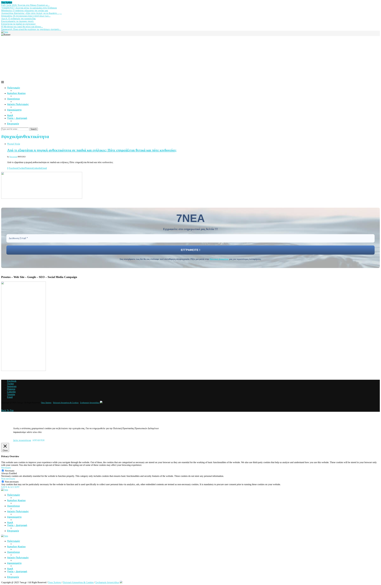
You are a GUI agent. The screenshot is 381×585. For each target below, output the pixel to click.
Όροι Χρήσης (46, 402)
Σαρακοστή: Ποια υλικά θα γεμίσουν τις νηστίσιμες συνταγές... (31, 29)
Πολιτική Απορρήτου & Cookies (66, 402)
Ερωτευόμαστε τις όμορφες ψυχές (17, 21)
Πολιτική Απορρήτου (219, 259)
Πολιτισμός (13, 87)
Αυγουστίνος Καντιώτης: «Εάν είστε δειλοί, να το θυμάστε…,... (31, 13)
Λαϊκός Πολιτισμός (18, 104)
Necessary (9, 470)
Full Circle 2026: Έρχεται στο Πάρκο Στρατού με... (25, 5)
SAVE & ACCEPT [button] (10, 487)
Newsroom (13, 157)
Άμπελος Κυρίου (16, 93)
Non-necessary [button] (8, 478)
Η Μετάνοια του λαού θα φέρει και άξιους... (22, 26)
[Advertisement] (190, 58)
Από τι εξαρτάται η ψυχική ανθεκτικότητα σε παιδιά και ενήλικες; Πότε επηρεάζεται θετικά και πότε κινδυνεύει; (92, 150)
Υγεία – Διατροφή (17, 118)
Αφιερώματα (14, 109)
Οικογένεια (13, 98)
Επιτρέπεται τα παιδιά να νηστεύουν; (18, 24)
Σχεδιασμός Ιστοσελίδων (90, 402)
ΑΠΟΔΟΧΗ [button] (38, 440)
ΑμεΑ (10, 115)
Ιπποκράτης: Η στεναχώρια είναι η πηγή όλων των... (25, 16)
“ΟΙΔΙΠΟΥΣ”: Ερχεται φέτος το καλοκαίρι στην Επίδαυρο (29, 8)
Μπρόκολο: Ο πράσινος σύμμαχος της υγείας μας (24, 10)
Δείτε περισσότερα (22, 440)
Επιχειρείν (13, 123)
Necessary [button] (6, 467)
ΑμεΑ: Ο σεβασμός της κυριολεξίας (18, 18)
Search (34, 129)
